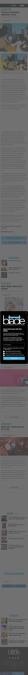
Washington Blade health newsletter (14, 355)
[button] (14, 352)
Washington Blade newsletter (13, 351)
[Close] (25, 313)
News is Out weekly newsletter (13, 353)
